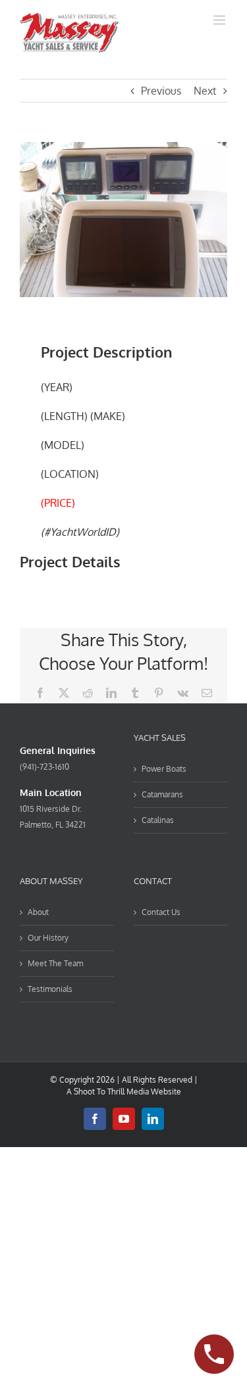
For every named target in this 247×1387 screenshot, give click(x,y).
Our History (48, 938)
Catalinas (158, 820)
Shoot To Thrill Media (111, 1091)
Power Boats (164, 769)
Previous (161, 90)
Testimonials (50, 989)
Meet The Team (55, 963)
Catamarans (162, 794)
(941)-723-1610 (44, 767)
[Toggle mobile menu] (220, 20)
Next (205, 90)
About (38, 912)
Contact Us (161, 912)
